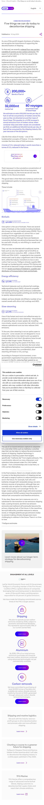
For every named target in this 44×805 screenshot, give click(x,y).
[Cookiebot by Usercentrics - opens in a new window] (33, 365)
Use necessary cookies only (22, 438)
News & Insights (11, 1)
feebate (35, 62)
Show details (33, 426)
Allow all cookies (22, 432)
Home (3, 1)
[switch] (39, 405)
